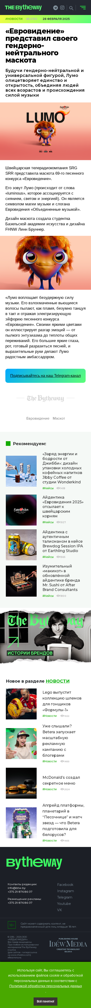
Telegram (64, 897)
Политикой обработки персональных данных (45, 986)
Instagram (65, 891)
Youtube (64, 904)
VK (59, 910)
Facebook (65, 885)
